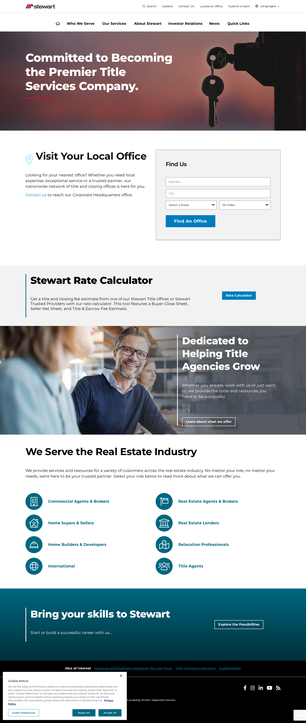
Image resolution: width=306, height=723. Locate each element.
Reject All (84, 712)
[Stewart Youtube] (269, 688)
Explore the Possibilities (238, 624)
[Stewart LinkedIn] (261, 688)
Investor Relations (185, 23)
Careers (167, 6)
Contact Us (186, 6)
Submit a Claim (239, 6)
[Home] (58, 24)
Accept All (110, 712)
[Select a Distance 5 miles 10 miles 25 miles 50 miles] (245, 205)
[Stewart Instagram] (252, 688)
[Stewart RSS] (278, 688)
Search (152, 6)
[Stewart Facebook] (245, 688)
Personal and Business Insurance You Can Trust (133, 668)
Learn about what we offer (209, 422)
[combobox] (218, 181)
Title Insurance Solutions (196, 668)
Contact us (36, 195)
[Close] (121, 676)
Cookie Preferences (23, 712)
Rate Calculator (239, 295)
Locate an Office (211, 6)
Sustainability (230, 668)
